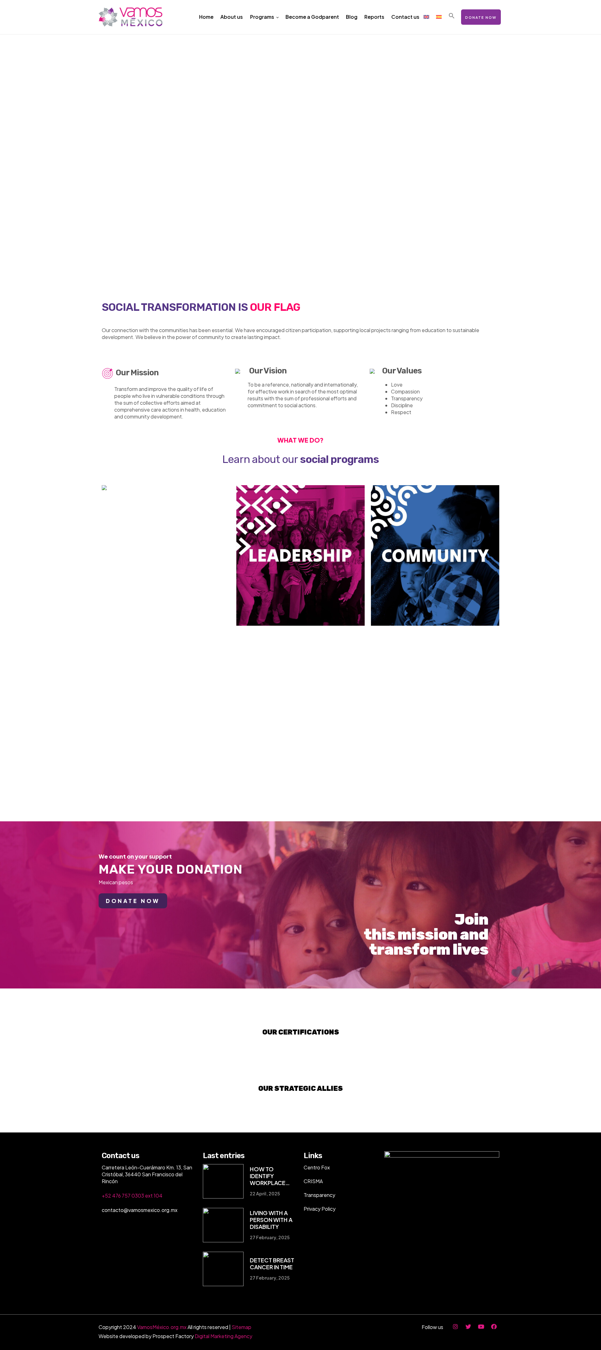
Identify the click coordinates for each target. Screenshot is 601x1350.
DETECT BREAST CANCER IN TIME (272, 1263)
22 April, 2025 (265, 1193)
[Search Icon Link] (451, 16)
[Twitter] (468, 1326)
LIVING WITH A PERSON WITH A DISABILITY (271, 1219)
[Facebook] (494, 1326)
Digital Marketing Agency (223, 1336)
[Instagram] (455, 1326)
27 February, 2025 (270, 1237)
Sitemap (241, 1327)
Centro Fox (317, 1167)
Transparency (319, 1195)
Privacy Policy (320, 1208)
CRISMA (313, 1181)
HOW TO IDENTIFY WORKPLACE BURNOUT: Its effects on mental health (273, 1176)
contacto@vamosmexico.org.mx (139, 1210)
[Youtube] (481, 1326)
